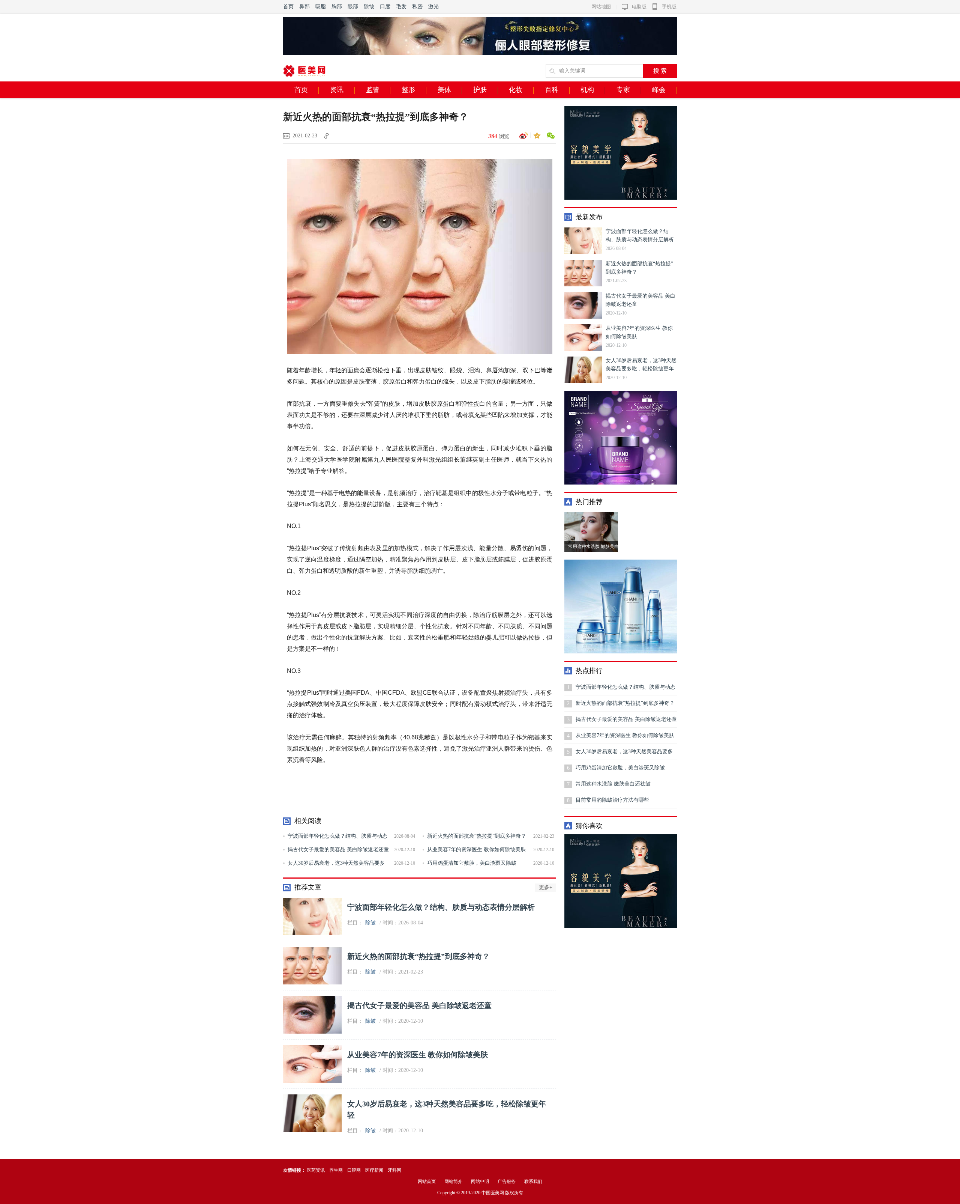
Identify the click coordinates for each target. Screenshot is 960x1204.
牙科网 (394, 1170)
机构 (587, 89)
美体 (444, 89)
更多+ (545, 887)
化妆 (515, 89)
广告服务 (507, 1181)
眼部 (353, 6)
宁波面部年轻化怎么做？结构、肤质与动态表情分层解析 (441, 907)
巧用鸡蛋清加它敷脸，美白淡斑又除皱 (471, 863)
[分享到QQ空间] (536, 135)
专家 (623, 89)
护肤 (480, 89)
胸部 (337, 6)
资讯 (337, 89)
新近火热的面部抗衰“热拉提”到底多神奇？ (476, 836)
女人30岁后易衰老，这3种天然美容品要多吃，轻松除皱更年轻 (624, 754)
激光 (433, 6)
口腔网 (354, 1170)
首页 (288, 6)
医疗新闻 (374, 1170)
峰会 (659, 89)
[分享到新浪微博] (522, 135)
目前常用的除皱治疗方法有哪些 (612, 800)
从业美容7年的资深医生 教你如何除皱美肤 (476, 849)
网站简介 (453, 1181)
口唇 (385, 6)
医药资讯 (316, 1170)
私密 (417, 6)
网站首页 (427, 1181)
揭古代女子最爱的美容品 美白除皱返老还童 (338, 849)
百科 (551, 89)
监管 (373, 89)
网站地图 (601, 6)
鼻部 (304, 6)
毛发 (401, 6)
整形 (408, 89)
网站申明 (480, 1181)
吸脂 (320, 6)
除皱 (369, 6)
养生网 (336, 1170)
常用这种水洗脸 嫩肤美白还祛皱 (613, 784)
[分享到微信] (549, 135)
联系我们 (533, 1181)
